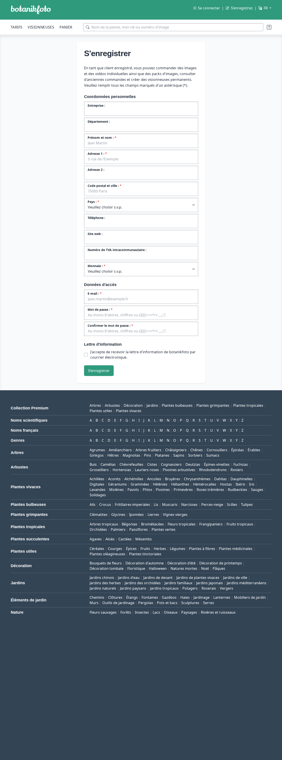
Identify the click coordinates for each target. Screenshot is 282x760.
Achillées (97, 478)
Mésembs (143, 539)
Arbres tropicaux (104, 524)
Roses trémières (210, 489)
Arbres (95, 405)
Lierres (153, 514)
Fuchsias (240, 464)
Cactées (125, 539)
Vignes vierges (175, 514)
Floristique (136, 568)
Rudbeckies (237, 489)
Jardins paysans (133, 588)
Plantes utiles (101, 410)
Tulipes (247, 504)
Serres (208, 602)
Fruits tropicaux (239, 524)
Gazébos (169, 597)
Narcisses (189, 504)
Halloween (158, 568)
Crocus (105, 504)
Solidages (98, 494)
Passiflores (138, 529)
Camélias (108, 464)
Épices (131, 548)
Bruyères (172, 478)
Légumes (177, 548)
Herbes (160, 548)
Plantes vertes (163, 529)
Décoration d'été (181, 563)
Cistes (152, 464)
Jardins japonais (209, 582)
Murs (94, 602)
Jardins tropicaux (164, 588)
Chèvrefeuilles (131, 464)
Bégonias (129, 524)
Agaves (96, 539)
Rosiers (237, 469)
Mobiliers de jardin (250, 597)
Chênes (196, 449)
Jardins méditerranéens (246, 582)
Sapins (178, 455)
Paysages (189, 612)
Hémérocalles (204, 484)
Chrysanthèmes (197, 478)
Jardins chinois (102, 577)
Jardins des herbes (105, 582)
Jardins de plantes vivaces (197, 577)
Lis (156, 504)
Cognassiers (171, 464)
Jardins (152, 405)
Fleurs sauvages (103, 612)
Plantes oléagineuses (107, 554)
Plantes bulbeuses (177, 405)
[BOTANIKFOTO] (31, 9)
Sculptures (190, 602)
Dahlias (220, 478)
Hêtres (113, 455)
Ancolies (154, 478)
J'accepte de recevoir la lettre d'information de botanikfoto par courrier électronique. (143, 354)
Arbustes (112, 405)
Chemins (97, 597)
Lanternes (221, 597)
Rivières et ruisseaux (218, 612)
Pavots (133, 489)
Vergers (226, 588)
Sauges (257, 489)
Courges (115, 548)
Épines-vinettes (217, 464)
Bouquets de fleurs (106, 563)
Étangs (132, 597)
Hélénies (160, 484)
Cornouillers (217, 449)
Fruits (145, 548)
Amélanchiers (120, 449)
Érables (254, 449)
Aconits (114, 478)
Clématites (98, 514)
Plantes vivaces (128, 410)
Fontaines (150, 597)
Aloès (110, 539)
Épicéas (237, 449)
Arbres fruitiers (148, 449)
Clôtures (115, 597)
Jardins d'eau (129, 577)
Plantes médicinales (235, 548)
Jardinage (201, 597)
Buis (93, 464)
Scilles (232, 504)
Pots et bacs (167, 602)
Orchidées (98, 529)
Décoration (133, 405)
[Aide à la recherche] (269, 27)
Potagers (190, 588)
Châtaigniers (176, 449)
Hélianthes (180, 484)
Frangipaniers (211, 524)
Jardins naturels (103, 588)
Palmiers (118, 529)
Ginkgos (97, 455)
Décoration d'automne (145, 563)
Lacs (156, 612)
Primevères (183, 489)
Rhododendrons (213, 469)
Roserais (209, 588)
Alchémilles (133, 478)
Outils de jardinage (118, 602)
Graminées (140, 484)
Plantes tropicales (248, 405)
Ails (92, 504)
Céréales (97, 548)
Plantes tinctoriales (145, 554)
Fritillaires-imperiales (132, 504)
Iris (251, 484)
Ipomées (136, 514)
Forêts (125, 612)
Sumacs (212, 455)
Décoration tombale (107, 568)
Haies (185, 597)
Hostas (226, 484)
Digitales (97, 484)
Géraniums (117, 484)
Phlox (147, 489)
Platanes (162, 455)
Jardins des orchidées (143, 582)
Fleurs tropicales (182, 524)
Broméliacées (152, 524)
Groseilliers (99, 469)
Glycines (118, 514)
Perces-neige (212, 504)
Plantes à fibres (202, 548)
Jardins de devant (158, 577)
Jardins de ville (235, 577)
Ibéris (240, 484)
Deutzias (192, 464)
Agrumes (97, 449)
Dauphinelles (242, 478)
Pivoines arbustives (179, 469)
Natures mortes (184, 568)
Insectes (142, 612)
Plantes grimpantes (212, 405)
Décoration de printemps (220, 563)
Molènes (116, 489)
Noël (205, 568)
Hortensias (122, 469)
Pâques (219, 568)
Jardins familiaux (178, 582)
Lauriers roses (147, 469)
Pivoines (163, 489)
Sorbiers (195, 455)
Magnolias (131, 455)
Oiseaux (170, 612)
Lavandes (97, 489)
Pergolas (145, 602)
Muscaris (169, 504)
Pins (147, 455)
